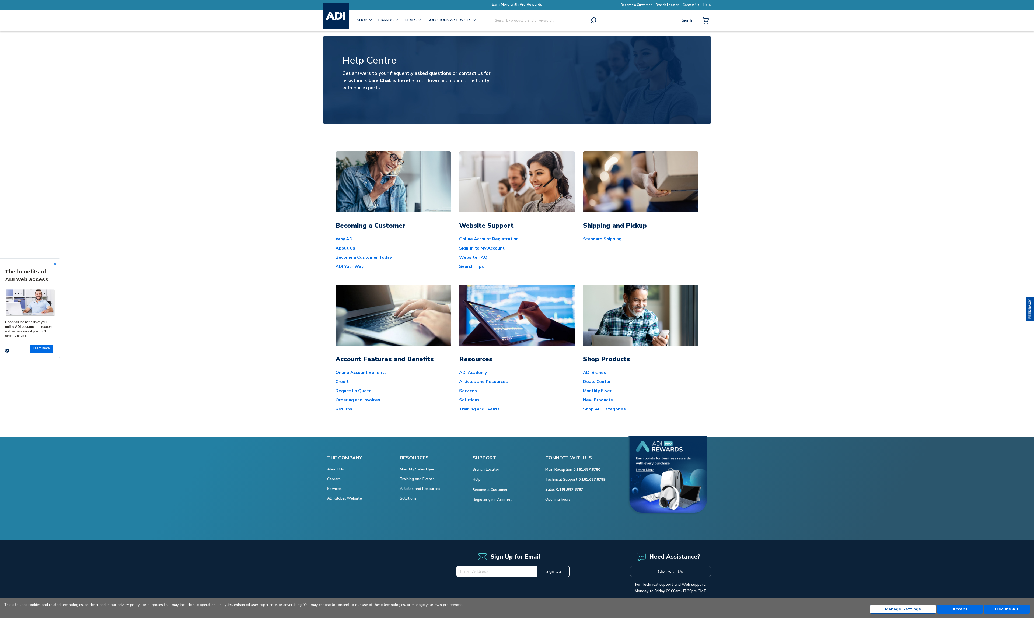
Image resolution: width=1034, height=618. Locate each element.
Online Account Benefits (361, 372)
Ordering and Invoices (358, 400)
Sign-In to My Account (482, 248)
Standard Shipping (602, 239)
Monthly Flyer (597, 391)
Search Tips (471, 266)
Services (468, 391)
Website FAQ (473, 257)
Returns (344, 409)
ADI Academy (473, 372)
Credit (342, 382)
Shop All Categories (604, 409)
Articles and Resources (483, 382)
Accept (959, 609)
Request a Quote (354, 391)
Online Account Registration (489, 239)
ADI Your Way (350, 266)
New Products (598, 400)
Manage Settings (903, 609)
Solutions (469, 400)
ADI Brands (594, 372)
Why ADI (345, 239)
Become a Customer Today (364, 257)
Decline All (1007, 609)
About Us (345, 248)
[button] (1030, 309)
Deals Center (597, 382)
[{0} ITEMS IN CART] (707, 21)
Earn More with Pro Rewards (517, 4)
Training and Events (479, 409)
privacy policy (128, 604)
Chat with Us (670, 571)
